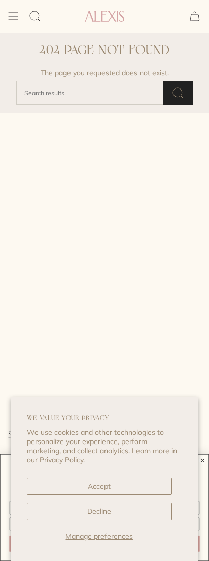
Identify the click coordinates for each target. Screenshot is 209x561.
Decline (99, 511)
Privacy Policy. (62, 459)
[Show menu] (13, 16)
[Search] (35, 16)
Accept (99, 486)
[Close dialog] (202, 460)
